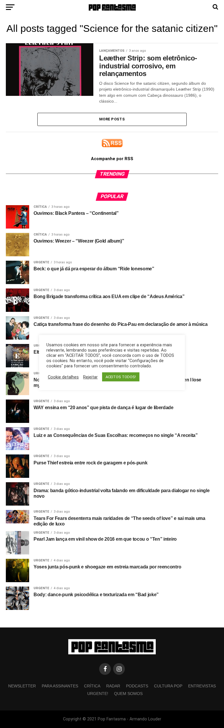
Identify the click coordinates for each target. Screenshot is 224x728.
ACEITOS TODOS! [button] (121, 377)
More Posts (112, 119)
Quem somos (128, 693)
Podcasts (137, 686)
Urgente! (97, 693)
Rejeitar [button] (90, 377)
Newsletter (22, 686)
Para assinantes (60, 686)
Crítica (92, 686)
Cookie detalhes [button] (63, 377)
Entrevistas (202, 686)
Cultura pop (168, 686)
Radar (113, 686)
